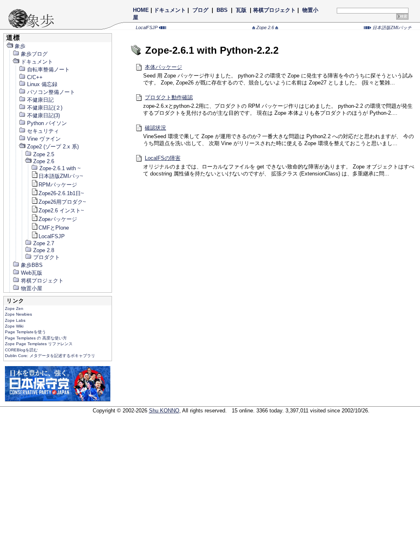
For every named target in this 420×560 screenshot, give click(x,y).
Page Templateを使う (25, 332)
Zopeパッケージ (58, 219)
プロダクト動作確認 (169, 97)
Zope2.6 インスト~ (61, 210)
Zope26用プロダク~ (62, 202)
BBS (222, 10)
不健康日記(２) (44, 108)
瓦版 (241, 10)
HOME (141, 10)
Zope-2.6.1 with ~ (60, 168)
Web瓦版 (31, 273)
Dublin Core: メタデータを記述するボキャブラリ (50, 355)
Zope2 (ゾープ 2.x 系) (53, 146)
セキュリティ (43, 131)
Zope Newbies (18, 314)
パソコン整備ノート (51, 92)
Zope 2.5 (43, 154)
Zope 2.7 (43, 243)
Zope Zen (14, 308)
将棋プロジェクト (274, 10)
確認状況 (155, 128)
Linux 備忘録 (42, 84)
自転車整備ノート (48, 69)
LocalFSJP (147, 27)
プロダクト (46, 257)
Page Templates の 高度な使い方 (36, 338)
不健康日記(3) (43, 115)
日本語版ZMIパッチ (391, 27)
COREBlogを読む (21, 350)
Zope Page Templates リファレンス (39, 343)
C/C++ (35, 77)
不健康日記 (40, 100)
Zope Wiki (14, 326)
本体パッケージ (163, 67)
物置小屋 (31, 288)
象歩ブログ (34, 54)
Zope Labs (15, 320)
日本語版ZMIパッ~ (61, 176)
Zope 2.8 (43, 250)
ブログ (200, 10)
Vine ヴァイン (44, 139)
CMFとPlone (54, 228)
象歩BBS (32, 265)
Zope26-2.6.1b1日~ (61, 193)
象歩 (20, 46)
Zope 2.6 (265, 27)
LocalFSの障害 (162, 158)
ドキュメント (170, 10)
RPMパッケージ (58, 185)
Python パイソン (47, 123)
